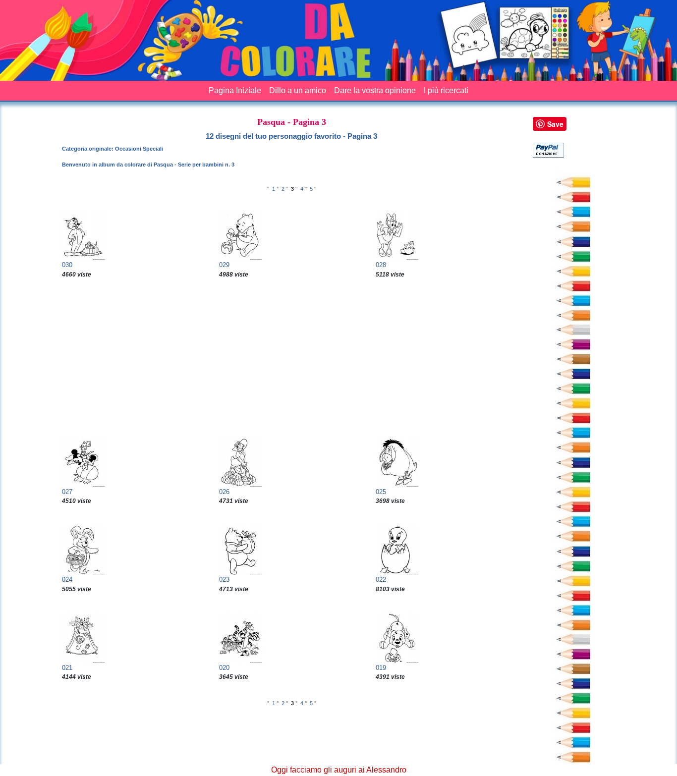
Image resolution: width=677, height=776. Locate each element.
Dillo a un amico (297, 90)
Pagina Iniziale (235, 90)
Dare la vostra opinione (375, 90)
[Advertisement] (291, 358)
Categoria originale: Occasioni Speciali (112, 149)
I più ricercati (446, 90)
